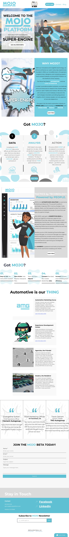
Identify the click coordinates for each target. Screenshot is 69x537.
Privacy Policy (31, 531)
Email (5, 454)
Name (5, 448)
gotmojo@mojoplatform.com (13, 506)
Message (6, 464)
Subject (5, 459)
